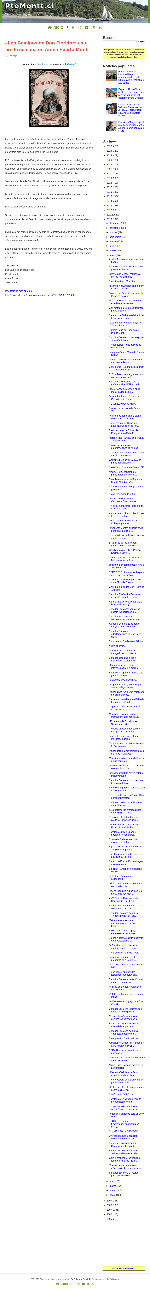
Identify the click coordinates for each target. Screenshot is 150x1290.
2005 (109, 1219)
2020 (109, 173)
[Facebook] (73, 28)
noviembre (115, 228)
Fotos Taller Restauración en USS (126, 467)
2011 (109, 214)
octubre (114, 232)
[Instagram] (79, 28)
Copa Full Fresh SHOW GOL (124, 1131)
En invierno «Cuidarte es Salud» (126, 641)
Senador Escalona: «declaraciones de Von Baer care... (125, 634)
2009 (109, 1200)
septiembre (116, 237)
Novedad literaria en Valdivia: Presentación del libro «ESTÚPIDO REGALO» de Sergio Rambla (130, 110)
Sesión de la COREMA (121, 1094)
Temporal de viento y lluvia (123, 680)
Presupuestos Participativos (123, 1038)
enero (113, 1195)
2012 (109, 210)
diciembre (115, 223)
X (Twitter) (70, 64)
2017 (109, 187)
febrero (113, 1190)
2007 (109, 1210)
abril (112, 1181)
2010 (109, 219)
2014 (109, 201)
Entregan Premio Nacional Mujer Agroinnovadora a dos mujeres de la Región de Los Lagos (131, 77)
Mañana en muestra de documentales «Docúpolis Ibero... (123, 923)
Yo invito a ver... (117, 646)
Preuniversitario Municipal (122, 281)
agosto (113, 241)
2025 (109, 151)
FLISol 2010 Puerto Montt (122, 403)
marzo (113, 1186)
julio (112, 246)
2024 (109, 155)
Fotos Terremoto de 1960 (122, 494)
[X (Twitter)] (94, 28)
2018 (109, 183)
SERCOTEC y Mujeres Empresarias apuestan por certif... (124, 1124)
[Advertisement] (124, 1243)
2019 (109, 178)
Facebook (42, 64)
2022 (109, 164)
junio (112, 250)
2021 (109, 169)
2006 (109, 1214)
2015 (109, 196)
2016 (109, 192)
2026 (109, 146)
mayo (113, 255)
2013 (109, 205)
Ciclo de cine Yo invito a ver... (124, 952)
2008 (109, 1205)
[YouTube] (86, 28)
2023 (109, 160)
